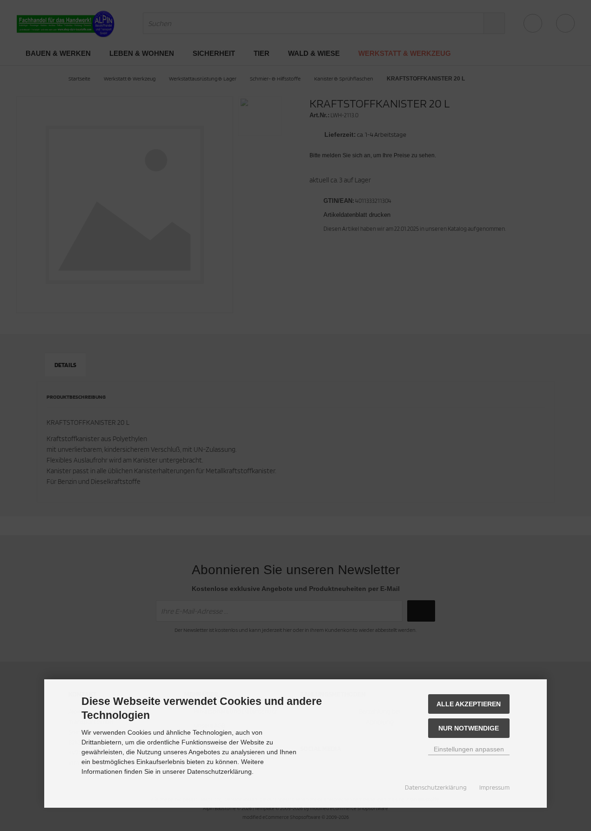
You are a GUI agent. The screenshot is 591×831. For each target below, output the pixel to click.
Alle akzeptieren (469, 704)
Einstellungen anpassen (469, 749)
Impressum (494, 787)
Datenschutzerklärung (436, 787)
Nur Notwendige (468, 728)
